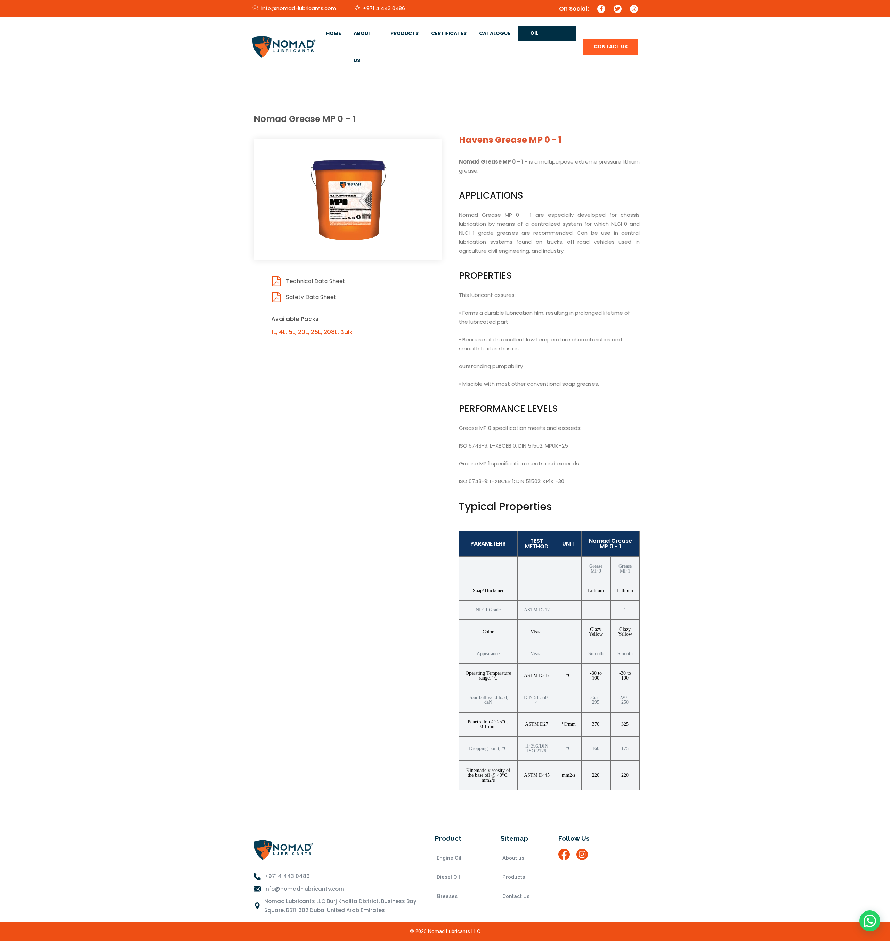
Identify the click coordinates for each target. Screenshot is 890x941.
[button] (869, 920)
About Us (363, 47)
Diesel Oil (448, 877)
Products (404, 33)
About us (513, 858)
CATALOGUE (494, 33)
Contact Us (515, 896)
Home (333, 33)
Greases (447, 896)
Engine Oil (449, 858)
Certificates (449, 33)
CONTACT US (611, 46)
